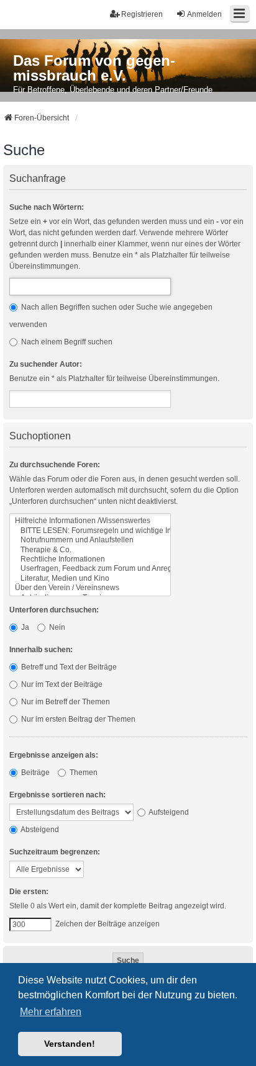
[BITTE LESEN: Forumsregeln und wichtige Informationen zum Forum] (90, 530)
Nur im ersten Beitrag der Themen (77, 719)
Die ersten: (28, 891)
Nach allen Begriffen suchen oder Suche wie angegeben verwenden (111, 316)
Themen (83, 772)
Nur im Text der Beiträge (61, 684)
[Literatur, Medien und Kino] (90, 578)
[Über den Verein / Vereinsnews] (90, 588)
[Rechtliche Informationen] (90, 559)
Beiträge (34, 772)
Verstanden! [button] (69, 1044)
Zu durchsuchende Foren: (54, 464)
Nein (56, 627)
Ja (24, 627)
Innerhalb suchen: (41, 649)
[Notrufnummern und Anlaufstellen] (90, 540)
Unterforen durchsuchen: (54, 610)
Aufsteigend (168, 812)
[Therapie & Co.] (90, 550)
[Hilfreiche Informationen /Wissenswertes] (90, 521)
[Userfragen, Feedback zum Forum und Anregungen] (90, 568)
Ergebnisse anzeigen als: (53, 755)
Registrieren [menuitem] (142, 14)
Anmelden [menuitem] (204, 14)
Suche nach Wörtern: (46, 207)
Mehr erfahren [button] (50, 1011)
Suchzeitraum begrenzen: (54, 852)
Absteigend (39, 829)
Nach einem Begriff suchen (65, 342)
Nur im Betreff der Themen (64, 701)
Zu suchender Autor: (45, 364)
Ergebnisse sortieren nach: (57, 795)
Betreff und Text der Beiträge (68, 667)
